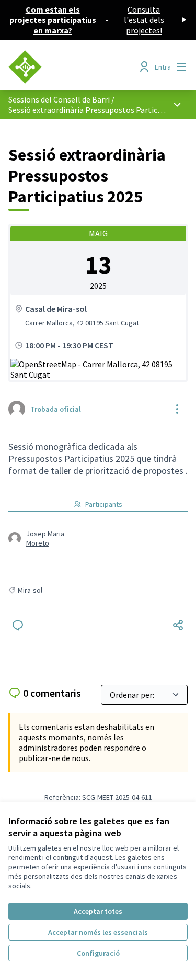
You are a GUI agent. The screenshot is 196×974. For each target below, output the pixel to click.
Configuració (98, 953)
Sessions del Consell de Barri (59, 99)
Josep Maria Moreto (45, 538)
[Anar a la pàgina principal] (74, 67)
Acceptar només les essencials (98, 932)
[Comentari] (17, 625)
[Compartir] (178, 625)
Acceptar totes (98, 911)
